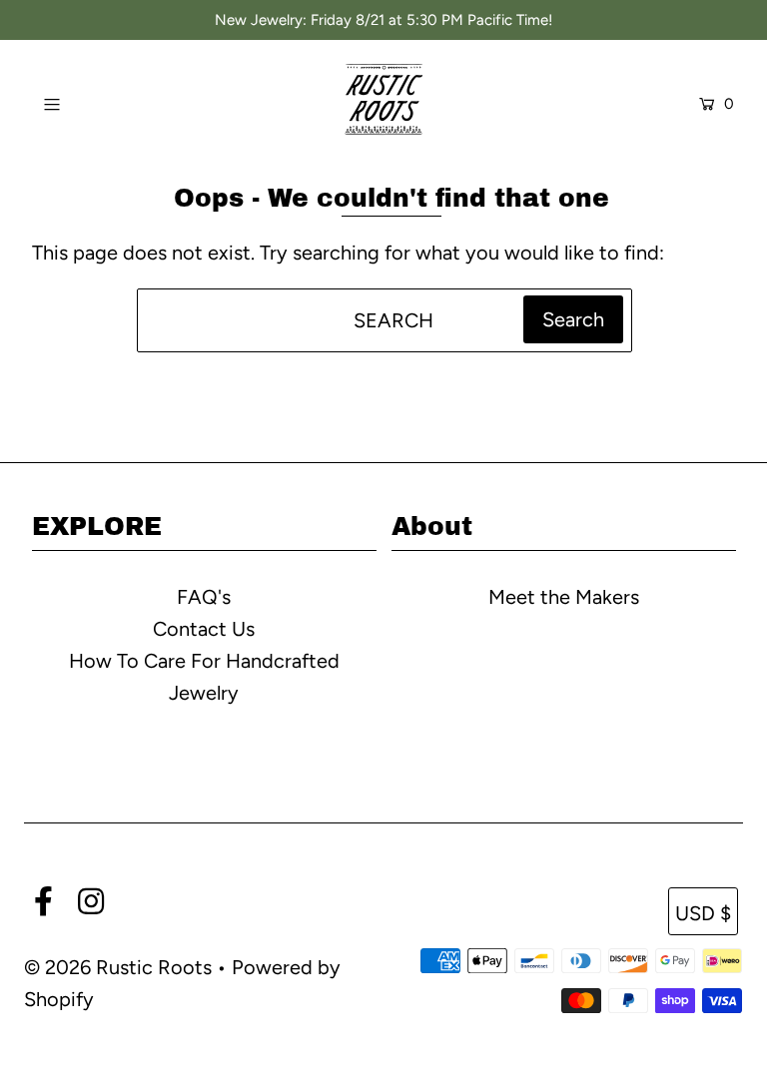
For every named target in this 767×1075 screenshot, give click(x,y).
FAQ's (204, 597)
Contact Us (204, 629)
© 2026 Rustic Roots (120, 967)
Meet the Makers (563, 597)
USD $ (703, 913)
